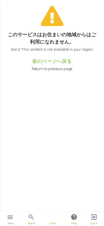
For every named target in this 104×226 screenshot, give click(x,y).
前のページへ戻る (52, 61)
